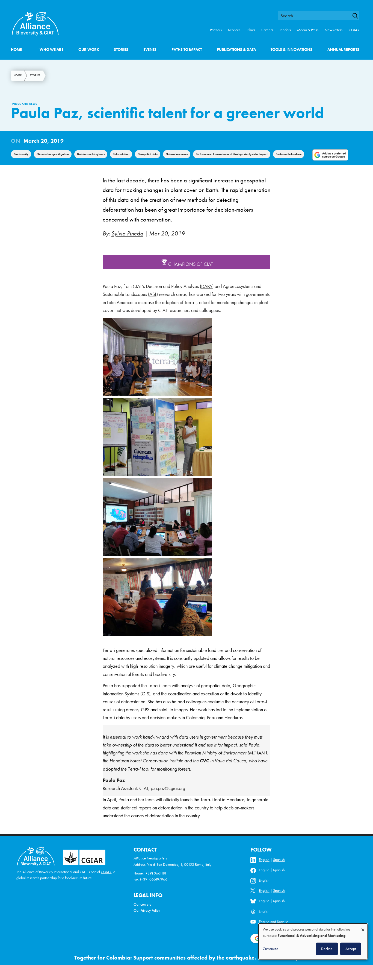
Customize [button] (270, 948)
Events (149, 49)
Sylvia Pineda (127, 233)
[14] (157, 634)
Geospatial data (148, 154)
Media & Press (307, 30)
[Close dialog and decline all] (363, 927)
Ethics (251, 30)
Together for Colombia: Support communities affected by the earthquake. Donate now (181, 957)
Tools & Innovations (291, 49)
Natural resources (177, 154)
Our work (88, 49)
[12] (157, 394)
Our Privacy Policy (147, 910)
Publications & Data (236, 49)
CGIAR (354, 30)
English (264, 860)
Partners (216, 30)
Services (234, 30)
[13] (157, 554)
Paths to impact (186, 49)
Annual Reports (343, 49)
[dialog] (313, 941)
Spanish (279, 860)
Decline (327, 948)
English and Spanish (274, 921)
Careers (267, 30)
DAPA (206, 286)
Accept (350, 948)
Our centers (142, 904)
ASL (152, 294)
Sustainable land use (288, 154)
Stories (121, 49)
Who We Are (51, 49)
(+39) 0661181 (155, 873)
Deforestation (121, 154)
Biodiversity (21, 154)
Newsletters (333, 30)
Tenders (285, 30)
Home (16, 49)
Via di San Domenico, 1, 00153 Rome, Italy (179, 864)
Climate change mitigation (53, 154)
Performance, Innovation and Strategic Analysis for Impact (232, 154)
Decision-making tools (91, 154)
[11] (157, 474)
